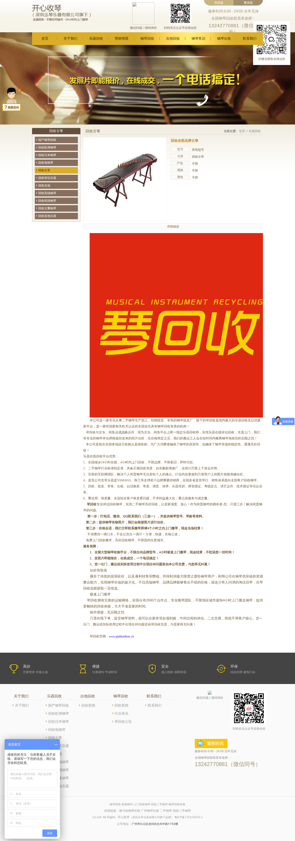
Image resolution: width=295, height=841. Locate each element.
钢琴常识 (198, 38)
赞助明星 (122, 38)
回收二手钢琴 (182, 810)
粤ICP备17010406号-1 (188, 817)
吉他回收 (173, 38)
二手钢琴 (166, 810)
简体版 (218, 2)
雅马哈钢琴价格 (129, 810)
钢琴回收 (147, 38)
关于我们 (70, 38)
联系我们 (250, 38)
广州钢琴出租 (150, 810)
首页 (44, 38)
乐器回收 (96, 38)
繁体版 (248, 2)
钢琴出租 (224, 38)
